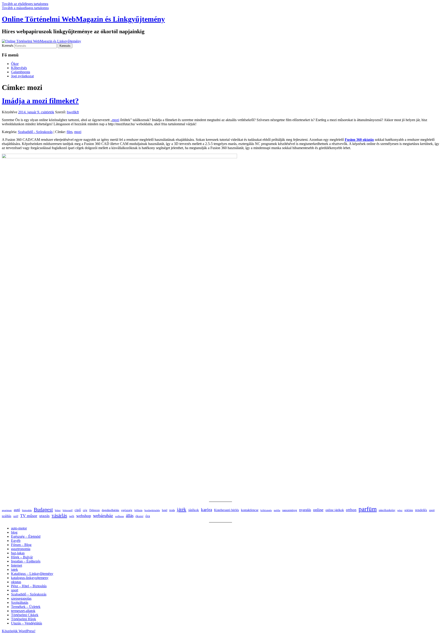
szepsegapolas (21, 598)
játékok (193, 510)
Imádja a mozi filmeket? (40, 101)
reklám (408, 510)
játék (181, 509)
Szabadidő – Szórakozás (28, 594)
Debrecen (94, 510)
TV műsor (28, 515)
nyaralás (305, 510)
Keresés (7, 45)
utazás (44, 516)
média (277, 510)
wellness (119, 516)
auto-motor (19, 528)
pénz (399, 510)
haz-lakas (18, 553)
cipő (78, 510)
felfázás (138, 510)
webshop (83, 515)
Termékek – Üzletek (25, 607)
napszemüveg (289, 510)
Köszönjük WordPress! (18, 631)
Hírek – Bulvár (22, 557)
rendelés (421, 510)
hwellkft (73, 112)
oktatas (16, 582)
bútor (58, 510)
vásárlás (59, 515)
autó (17, 510)
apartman (7, 510)
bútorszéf (68, 510)
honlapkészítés (152, 510)
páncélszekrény (387, 510)
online (318, 509)
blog (14, 532)
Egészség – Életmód (25, 536)
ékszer (139, 516)
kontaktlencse (249, 510)
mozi (115, 120)
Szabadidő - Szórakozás (35, 132)
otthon (351, 510)
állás (129, 515)
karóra (206, 509)
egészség (126, 510)
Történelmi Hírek (23, 619)
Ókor (15, 64)
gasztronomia (20, 549)
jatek (14, 569)
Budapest (43, 509)
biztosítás (27, 510)
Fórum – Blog (21, 545)
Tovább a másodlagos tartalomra (25, 8)
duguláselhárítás (110, 510)
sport (432, 510)
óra (147, 516)
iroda (172, 510)
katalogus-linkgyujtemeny (29, 578)
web (71, 516)
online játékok (334, 510)
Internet (16, 565)
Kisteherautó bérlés (226, 510)
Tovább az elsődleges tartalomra (25, 4)
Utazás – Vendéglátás (26, 623)
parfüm (368, 509)
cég (85, 510)
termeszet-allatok (23, 611)
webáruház (103, 515)
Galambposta (20, 72)
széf (15, 516)
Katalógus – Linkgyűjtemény (32, 574)
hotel (164, 510)
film (69, 132)
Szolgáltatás (19, 602)
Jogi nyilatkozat (22, 76)
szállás (6, 516)
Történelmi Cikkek (24, 615)
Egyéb (15, 541)
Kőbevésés (19, 68)
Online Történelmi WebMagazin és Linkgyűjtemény (83, 19)
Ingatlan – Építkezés (25, 561)
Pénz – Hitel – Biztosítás (29, 586)
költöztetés (266, 510)
